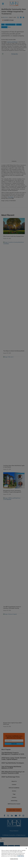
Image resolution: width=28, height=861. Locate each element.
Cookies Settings (14, 858)
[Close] (26, 848)
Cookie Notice (20, 856)
